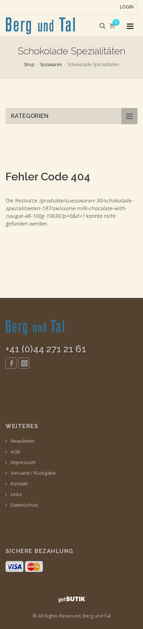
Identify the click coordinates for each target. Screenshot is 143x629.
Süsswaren (51, 64)
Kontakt (19, 484)
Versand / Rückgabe (33, 473)
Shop (29, 64)
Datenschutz (24, 505)
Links (16, 494)
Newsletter (22, 441)
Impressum (23, 462)
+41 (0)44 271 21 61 (46, 349)
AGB (15, 452)
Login (126, 7)
